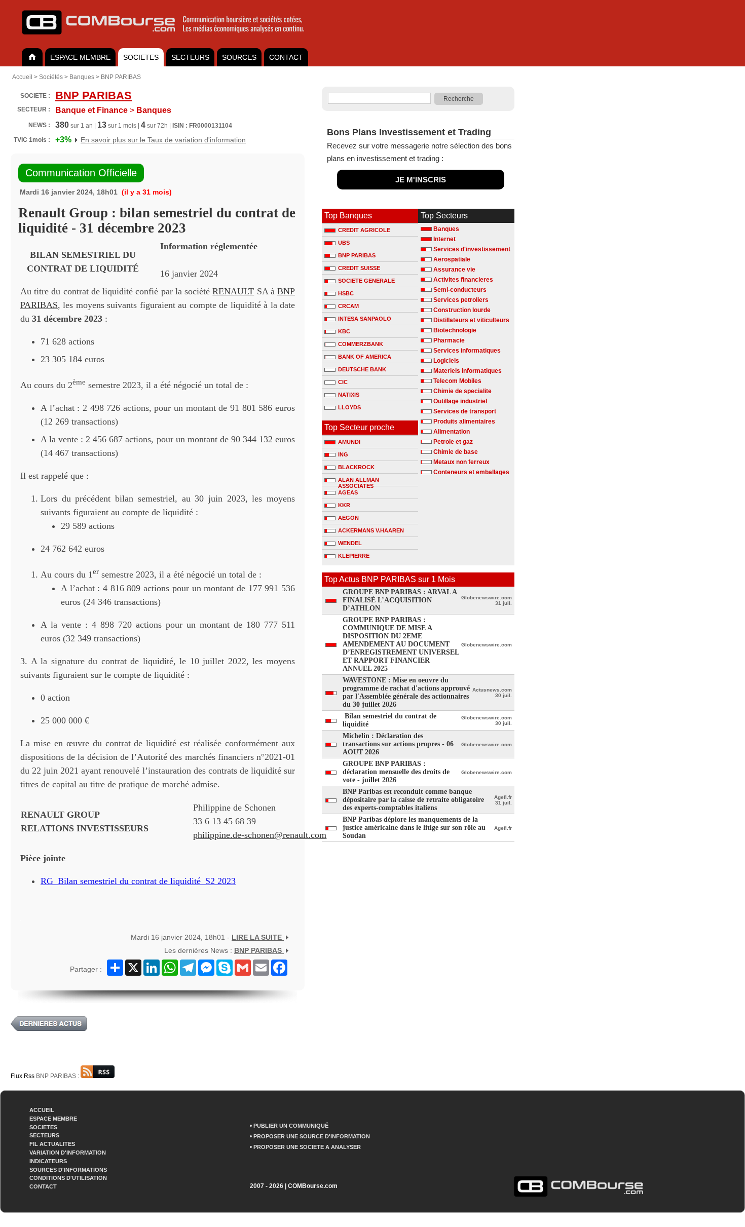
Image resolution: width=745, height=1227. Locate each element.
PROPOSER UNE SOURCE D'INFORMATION (311, 1136)
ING (343, 454)
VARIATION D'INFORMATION (67, 1152)
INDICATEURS (48, 1161)
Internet (444, 239)
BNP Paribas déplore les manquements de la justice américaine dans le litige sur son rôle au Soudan (414, 827)
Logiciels (446, 360)
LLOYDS (349, 407)
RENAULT (233, 291)
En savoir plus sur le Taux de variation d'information (163, 140)
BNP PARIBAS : (58, 1076)
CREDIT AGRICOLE (364, 230)
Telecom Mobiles (457, 381)
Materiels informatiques (467, 370)
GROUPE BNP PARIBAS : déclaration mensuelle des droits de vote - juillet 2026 (396, 772)
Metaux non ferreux (461, 462)
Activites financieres (463, 279)
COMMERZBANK (360, 344)
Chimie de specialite (462, 391)
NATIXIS (348, 395)
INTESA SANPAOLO (364, 319)
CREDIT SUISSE (359, 268)
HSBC (346, 293)
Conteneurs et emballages (471, 472)
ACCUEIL (41, 1110)
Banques (81, 77)
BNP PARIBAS (121, 77)
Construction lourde (462, 310)
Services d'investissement (471, 249)
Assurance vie (454, 269)
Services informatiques (467, 350)
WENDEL (350, 543)
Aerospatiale (451, 259)
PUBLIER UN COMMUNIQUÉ (290, 1126)
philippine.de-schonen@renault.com (259, 835)
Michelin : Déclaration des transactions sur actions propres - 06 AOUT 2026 (398, 744)
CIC (343, 382)
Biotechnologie (454, 330)
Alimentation (451, 431)
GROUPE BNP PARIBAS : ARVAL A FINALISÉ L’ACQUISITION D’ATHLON (400, 600)
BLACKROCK (356, 467)
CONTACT (286, 57)
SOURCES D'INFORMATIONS (68, 1170)
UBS (344, 243)
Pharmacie (449, 340)
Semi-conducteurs (460, 289)
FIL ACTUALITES (52, 1144)
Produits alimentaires (464, 421)
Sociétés (51, 77)
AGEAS (348, 492)
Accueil (22, 77)
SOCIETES (141, 57)
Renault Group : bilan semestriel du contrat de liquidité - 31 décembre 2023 (156, 220)
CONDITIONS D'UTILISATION (68, 1178)
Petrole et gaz (453, 441)
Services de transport (464, 411)
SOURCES (239, 57)
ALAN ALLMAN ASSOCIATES (358, 481)
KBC (344, 331)
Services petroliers (461, 299)
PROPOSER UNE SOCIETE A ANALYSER (307, 1147)
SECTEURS (190, 57)
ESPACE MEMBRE (80, 57)
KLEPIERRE (353, 556)
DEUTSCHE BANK (362, 369)
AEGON (348, 518)
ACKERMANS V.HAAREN (371, 530)
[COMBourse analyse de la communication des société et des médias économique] (170, 38)
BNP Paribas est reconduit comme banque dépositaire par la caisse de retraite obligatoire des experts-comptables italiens (413, 800)
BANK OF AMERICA (364, 357)
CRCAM (348, 306)
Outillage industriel (460, 401)
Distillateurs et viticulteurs (471, 320)
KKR (344, 505)
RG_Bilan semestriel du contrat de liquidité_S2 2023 (138, 881)
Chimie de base (455, 451)
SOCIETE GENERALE (366, 281)
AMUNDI (349, 442)
